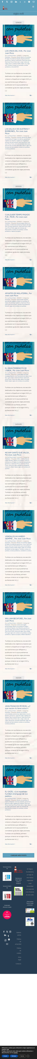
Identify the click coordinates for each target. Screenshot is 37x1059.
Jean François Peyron (15, 717)
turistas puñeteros (10, 148)
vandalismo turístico (25, 550)
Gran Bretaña (19, 628)
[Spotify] (9, 939)
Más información (9, 95)
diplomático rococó (25, 714)
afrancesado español (22, 299)
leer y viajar (21, 62)
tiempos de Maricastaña (11, 147)
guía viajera (11, 377)
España (18, 58)
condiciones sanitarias (16, 224)
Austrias (19, 137)
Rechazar (14, 1056)
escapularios (27, 462)
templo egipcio (15, 549)
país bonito (12, 720)
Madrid (7, 547)
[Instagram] (10, 932)
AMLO (18, 459)
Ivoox (24, 544)
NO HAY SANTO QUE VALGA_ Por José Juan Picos (17, 454)
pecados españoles (20, 720)
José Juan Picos (26, 60)
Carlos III (26, 460)
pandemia (20, 465)
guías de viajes (20, 715)
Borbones (24, 137)
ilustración (19, 60)
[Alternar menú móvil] (33, 7)
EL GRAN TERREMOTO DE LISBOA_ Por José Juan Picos (17, 369)
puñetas (14, 63)
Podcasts (7, 57)
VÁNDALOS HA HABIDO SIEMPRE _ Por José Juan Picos (18, 537)
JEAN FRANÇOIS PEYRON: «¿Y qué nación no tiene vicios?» (17, 707)
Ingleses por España (10, 140)
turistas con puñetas (17, 65)
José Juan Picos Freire (11, 62)
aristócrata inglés (21, 624)
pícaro (10, 63)
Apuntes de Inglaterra (11, 301)
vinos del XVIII (15, 67)
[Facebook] (4, 932)
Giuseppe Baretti (9, 376)
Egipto (29, 542)
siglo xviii (28, 145)
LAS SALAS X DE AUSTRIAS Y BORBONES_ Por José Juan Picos (17, 131)
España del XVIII (25, 58)
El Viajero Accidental (10, 58)
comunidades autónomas (12, 714)
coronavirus (8, 462)
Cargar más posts (18, 855)
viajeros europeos (16, 231)
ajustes (15, 1053)
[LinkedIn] (5, 935)
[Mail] (7, 944)
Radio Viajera (20, 63)
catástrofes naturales (22, 374)
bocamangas (20, 223)
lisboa (22, 379)
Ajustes (22, 1056)
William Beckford (25, 634)
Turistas (10, 65)
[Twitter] (7, 932)
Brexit (18, 57)
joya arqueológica (26, 546)
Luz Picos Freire (11, 55)
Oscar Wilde (27, 631)
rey (26, 63)
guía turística (16, 629)
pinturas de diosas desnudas (22, 144)
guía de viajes (8, 629)
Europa (10, 226)
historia (13, 60)
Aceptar (5, 1056)
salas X (24, 145)
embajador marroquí (14, 801)
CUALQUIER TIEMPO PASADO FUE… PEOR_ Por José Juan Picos (17, 217)
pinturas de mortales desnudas (13, 145)
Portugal (26, 379)
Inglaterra (18, 302)
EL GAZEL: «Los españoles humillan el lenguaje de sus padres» (16, 794)
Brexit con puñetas (26, 57)
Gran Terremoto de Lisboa (22, 376)
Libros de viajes (16, 379)
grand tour (8, 60)
